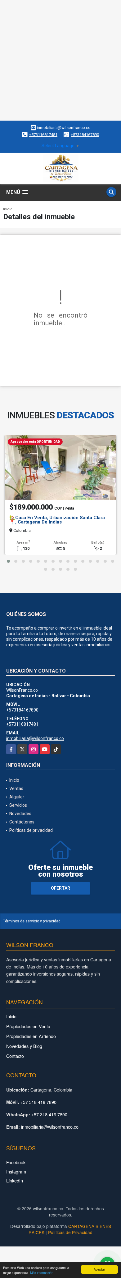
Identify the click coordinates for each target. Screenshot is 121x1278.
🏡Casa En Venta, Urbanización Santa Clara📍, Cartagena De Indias (57, 520)
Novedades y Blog (24, 1046)
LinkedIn (14, 1180)
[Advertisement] (60, 60)
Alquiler (16, 796)
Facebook (15, 1162)
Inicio (7, 209)
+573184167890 (85, 134)
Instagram (16, 1171)
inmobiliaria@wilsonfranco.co (35, 738)
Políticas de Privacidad (70, 1232)
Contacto (15, 1056)
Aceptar (99, 1269)
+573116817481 (43, 134)
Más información (41, 1272)
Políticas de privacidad (31, 830)
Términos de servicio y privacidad (31, 921)
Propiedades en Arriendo (31, 1036)
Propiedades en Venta (28, 1026)
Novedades (20, 813)
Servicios (18, 805)
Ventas (16, 788)
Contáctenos (21, 821)
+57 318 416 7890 (38, 1102)
